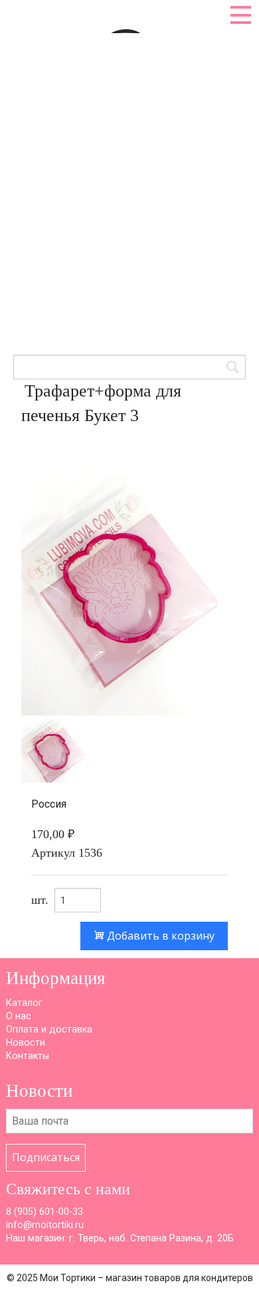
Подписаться (46, 1157)
